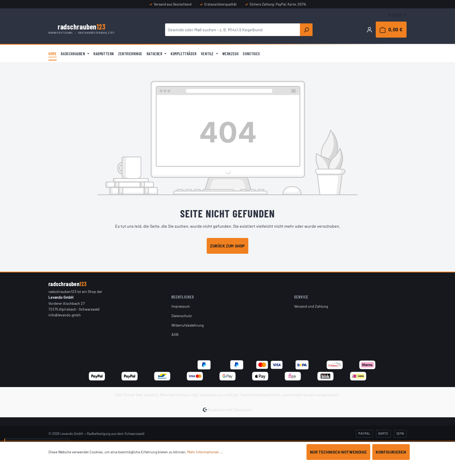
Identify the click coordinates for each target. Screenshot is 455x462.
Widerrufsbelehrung (187, 325)
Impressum (180, 306)
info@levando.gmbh (64, 315)
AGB (175, 334)
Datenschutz (181, 315)
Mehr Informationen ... (205, 452)
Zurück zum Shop (227, 245)
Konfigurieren (391, 452)
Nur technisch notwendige (338, 452)
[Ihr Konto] (369, 29)
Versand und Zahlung (311, 306)
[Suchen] (306, 29)
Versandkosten (212, 395)
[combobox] (232, 29)
